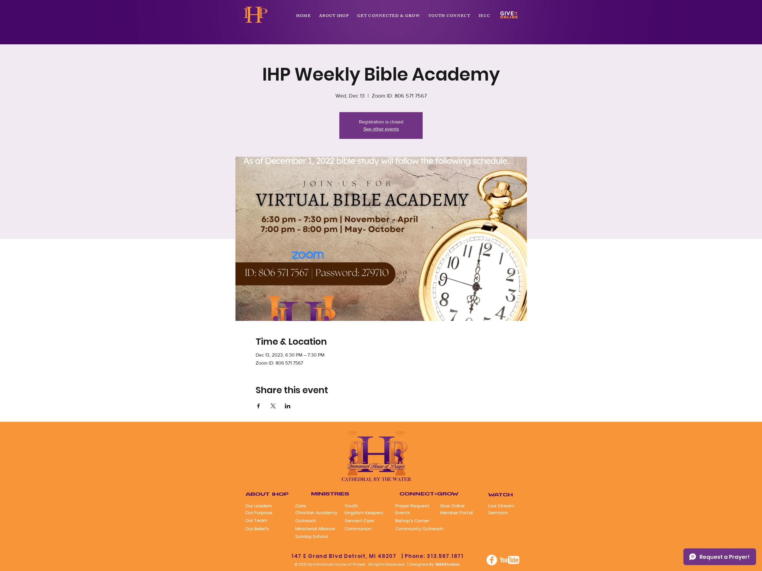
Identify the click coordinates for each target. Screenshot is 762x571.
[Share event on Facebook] (258, 406)
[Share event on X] (273, 406)
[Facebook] (491, 560)
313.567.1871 (445, 556)
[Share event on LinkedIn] (288, 406)
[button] (388, 16)
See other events (381, 128)
